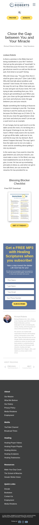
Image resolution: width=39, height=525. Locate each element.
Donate (7, 489)
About (7, 392)
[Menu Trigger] (34, 4)
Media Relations (10, 411)
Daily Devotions (29, 46)
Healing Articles (10, 450)
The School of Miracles (13, 473)
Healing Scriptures (11, 454)
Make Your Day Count (12, 470)
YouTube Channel (11, 427)
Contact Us (8, 496)
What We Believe (11, 400)
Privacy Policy (9, 408)
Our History (8, 404)
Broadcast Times (10, 431)
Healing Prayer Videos (13, 443)
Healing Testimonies (12, 458)
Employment (9, 415)
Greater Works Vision (12, 477)
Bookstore (8, 493)
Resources (9, 465)
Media (7, 422)
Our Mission (9, 397)
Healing (7, 438)
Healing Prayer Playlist (13, 446)
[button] (19, 12)
